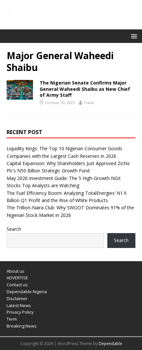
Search (14, 229)
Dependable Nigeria (27, 292)
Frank (89, 102)
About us (15, 271)
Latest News (19, 305)
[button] (132, 36)
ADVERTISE (17, 278)
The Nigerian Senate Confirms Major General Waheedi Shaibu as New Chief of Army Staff (85, 89)
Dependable (110, 343)
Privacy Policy (20, 312)
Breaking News (22, 326)
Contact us (17, 285)
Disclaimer (17, 298)
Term (12, 319)
